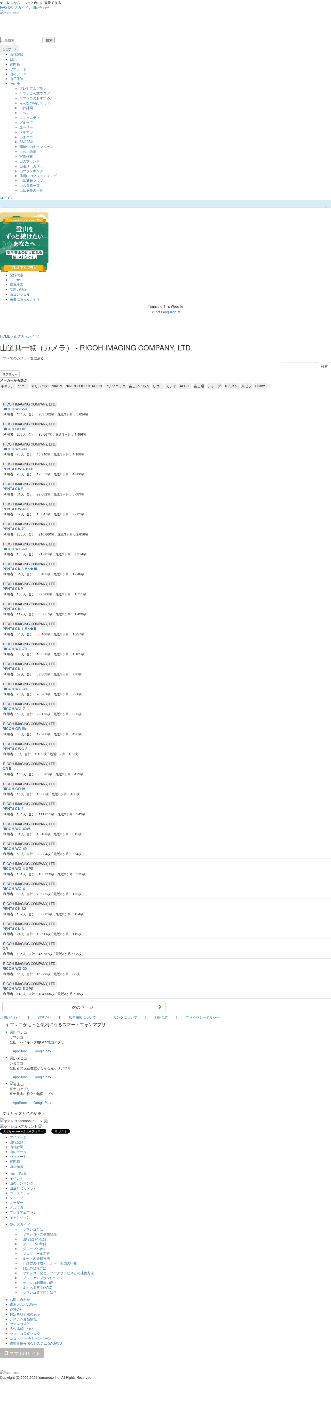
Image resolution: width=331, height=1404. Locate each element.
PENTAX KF (12, 488)
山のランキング (31, 170)
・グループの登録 (33, 1243)
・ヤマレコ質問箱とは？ (38, 1292)
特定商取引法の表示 (25, 1314)
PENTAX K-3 (13, 808)
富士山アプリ (20, 1088)
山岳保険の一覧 (31, 190)
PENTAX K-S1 (14, 928)
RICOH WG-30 (14, 688)
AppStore (20, 1050)
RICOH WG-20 (14, 968)
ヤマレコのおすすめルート (39, 98)
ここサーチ (9, 48)
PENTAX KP (12, 588)
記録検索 (16, 274)
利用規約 (161, 1017)
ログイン (7, 197)
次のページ (83, 1007)
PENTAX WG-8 (14, 748)
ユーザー (26, 127)
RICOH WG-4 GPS (17, 868)
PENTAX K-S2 (14, 908)
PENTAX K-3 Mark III (19, 568)
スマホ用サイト (24, 1353)
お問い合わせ (39, 7)
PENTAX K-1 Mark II (19, 628)
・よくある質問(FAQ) (35, 1287)
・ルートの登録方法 (34, 1258)
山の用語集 (27, 151)
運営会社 (44, 1017)
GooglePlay (42, 1050)
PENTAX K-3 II (14, 608)
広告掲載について (82, 1017)
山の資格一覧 (29, 185)
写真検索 (26, 156)
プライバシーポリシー (203, 1017)
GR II (6, 768)
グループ (26, 122)
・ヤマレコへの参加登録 (38, 1234)
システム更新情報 (23, 1318)
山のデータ (18, 73)
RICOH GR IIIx (14, 728)
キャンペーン (20, 1217)
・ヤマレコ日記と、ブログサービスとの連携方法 (56, 1272)
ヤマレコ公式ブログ (34, 93)
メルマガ (26, 132)
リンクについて (125, 1017)
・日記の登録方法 (33, 1268)
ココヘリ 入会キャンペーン (30, 1338)
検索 (49, 40)
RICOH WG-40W (16, 828)
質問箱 (15, 64)
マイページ (18, 1137)
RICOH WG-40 (14, 848)
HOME (5, 336)
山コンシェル (20, 294)
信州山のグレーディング (38, 175)
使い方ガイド (18, 7)
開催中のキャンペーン (36, 146)
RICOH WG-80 (14, 449)
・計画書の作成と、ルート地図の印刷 (48, 1263)
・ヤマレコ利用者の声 (36, 1282)
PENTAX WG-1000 (17, 468)
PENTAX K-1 (13, 668)
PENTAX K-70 (13, 528)
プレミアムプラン (33, 88)
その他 (15, 83)
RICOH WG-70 (14, 648)
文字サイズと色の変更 (22, 1113)
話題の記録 (18, 289)
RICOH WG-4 (13, 888)
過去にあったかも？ (25, 299)
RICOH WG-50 (14, 409)
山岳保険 (16, 78)
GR (5, 948)
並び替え (9, 374)
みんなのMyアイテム (35, 102)
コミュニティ (29, 117)
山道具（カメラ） (33, 165)
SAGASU (26, 141)
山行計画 (26, 107)
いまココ (26, 136)
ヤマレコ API (20, 1323)
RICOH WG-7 (13, 708)
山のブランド (29, 161)
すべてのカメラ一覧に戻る (23, 358)
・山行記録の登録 (33, 1238)
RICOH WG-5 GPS (17, 988)
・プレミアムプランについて (41, 1277)
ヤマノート (18, 68)
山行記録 (16, 54)
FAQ (3, 7)
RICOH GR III (13, 428)
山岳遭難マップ (31, 180)
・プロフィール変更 (34, 1253)
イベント (26, 112)
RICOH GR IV (13, 788)
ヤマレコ (16, 1037)
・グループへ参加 (33, 1248)
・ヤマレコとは (31, 1229)
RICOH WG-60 (14, 549)
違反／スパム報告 (23, 1304)
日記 (13, 59)
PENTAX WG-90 (15, 508)
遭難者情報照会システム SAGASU (36, 1343)
